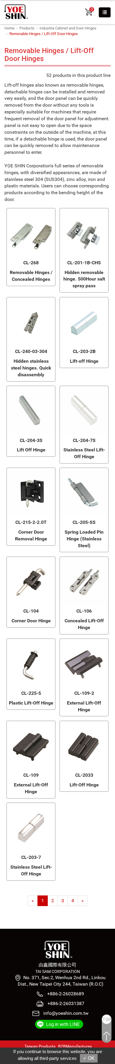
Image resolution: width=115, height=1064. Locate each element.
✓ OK (89, 1058)
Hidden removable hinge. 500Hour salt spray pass (84, 279)
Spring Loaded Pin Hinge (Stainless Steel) (84, 538)
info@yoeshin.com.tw (65, 1013)
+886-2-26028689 (65, 994)
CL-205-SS (84, 522)
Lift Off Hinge (31, 450)
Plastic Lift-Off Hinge (31, 703)
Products (26, 28)
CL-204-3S (31, 440)
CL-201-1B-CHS (84, 262)
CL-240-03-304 (31, 351)
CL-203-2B (84, 351)
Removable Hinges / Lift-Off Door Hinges (43, 34)
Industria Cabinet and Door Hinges (68, 28)
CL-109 (31, 775)
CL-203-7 (31, 857)
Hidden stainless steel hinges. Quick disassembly (31, 367)
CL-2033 (84, 775)
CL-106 (84, 611)
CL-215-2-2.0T (31, 522)
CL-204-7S (84, 440)
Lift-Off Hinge (84, 785)
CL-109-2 (84, 693)
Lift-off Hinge (84, 361)
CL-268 (31, 262)
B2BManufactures (75, 1046)
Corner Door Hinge (31, 620)
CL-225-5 (31, 693)
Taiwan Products (39, 1046)
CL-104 (31, 611)
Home (9, 28)
